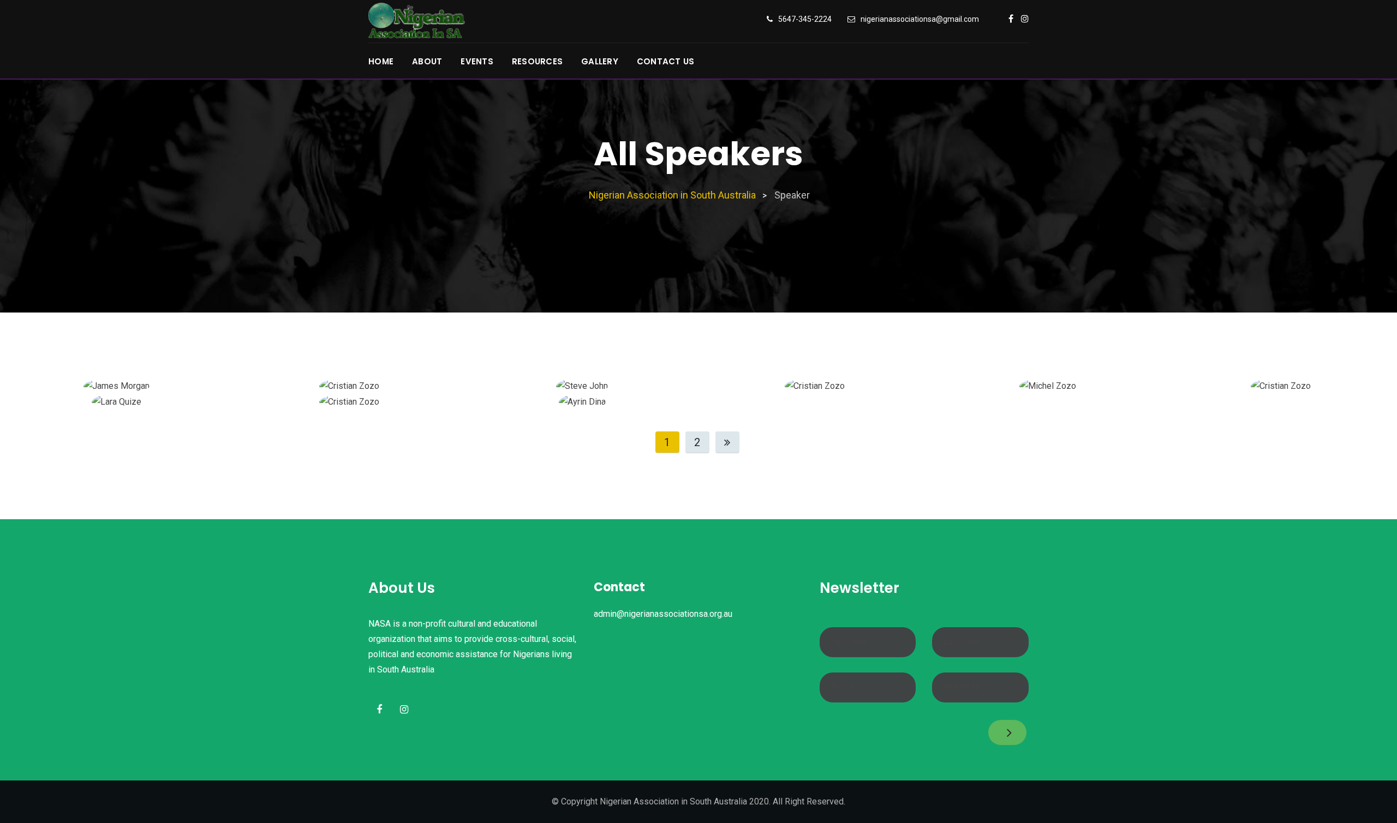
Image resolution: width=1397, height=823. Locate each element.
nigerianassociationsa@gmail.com (920, 19)
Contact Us (666, 61)
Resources (537, 61)
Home (380, 61)
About (427, 61)
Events (477, 61)
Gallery (599, 61)
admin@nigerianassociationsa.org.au (663, 614)
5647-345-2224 (805, 19)
